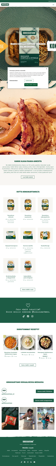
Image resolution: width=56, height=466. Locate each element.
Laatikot (41, 450)
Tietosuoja (23, 456)
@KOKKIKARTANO (7, 403)
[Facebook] (24, 461)
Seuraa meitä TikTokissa (44, 391)
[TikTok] (21, 461)
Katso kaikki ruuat (27, 289)
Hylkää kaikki (29, 80)
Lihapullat (46, 450)
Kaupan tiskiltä (38, 452)
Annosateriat (15, 450)
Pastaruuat (17, 452)
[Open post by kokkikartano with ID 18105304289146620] (27, 418)
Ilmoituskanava (5, 456)
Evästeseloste (50, 456)
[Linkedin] (31, 461)
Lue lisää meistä (28, 177)
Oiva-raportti (15, 456)
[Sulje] (46, 68)
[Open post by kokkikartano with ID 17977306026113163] (45, 418)
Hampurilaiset (22, 450)
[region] (28, 78)
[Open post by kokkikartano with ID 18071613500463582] (10, 418)
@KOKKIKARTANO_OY (8, 394)
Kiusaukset (34, 450)
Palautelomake (32, 456)
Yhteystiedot (42, 456)
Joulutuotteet (30, 452)
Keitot (28, 450)
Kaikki (8, 450)
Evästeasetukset (14, 80)
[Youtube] (34, 461)
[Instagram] (27, 461)
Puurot (23, 452)
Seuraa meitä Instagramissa (43, 400)
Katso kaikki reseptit (27, 365)
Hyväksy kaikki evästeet (31, 84)
